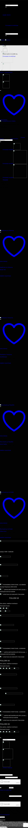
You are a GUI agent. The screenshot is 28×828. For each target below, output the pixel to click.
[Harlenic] (5, 40)
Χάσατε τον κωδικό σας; (5, 790)
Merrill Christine (14, 138)
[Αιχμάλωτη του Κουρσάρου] (6, 80)
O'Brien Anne (3, 531)
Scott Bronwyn (3, 356)
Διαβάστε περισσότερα (5, 275)
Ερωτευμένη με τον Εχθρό (6, 529)
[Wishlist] (0, 90)
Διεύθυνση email (4, 796)
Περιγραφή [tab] (5, 179)
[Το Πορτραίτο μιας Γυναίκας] (6, 87)
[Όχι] (7, 827)
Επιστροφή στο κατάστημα (11, 25)
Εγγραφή (2, 817)
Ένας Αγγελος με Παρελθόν (6, 441)
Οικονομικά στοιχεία (5, 605)
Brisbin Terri (3, 269)
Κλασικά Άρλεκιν (9, 72)
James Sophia (3, 444)
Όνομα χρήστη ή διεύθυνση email (8, 773)
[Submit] (6, 35)
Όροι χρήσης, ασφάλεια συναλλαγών (9, 603)
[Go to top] (0, 737)
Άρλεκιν (2, 72)
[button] (7, 15)
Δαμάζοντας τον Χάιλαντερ (6, 267)
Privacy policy (3, 827)
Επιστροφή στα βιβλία (8, 149)
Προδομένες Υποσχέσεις (6, 354)
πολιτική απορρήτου (5, 814)
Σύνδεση (11, 787)
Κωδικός (2, 777)
